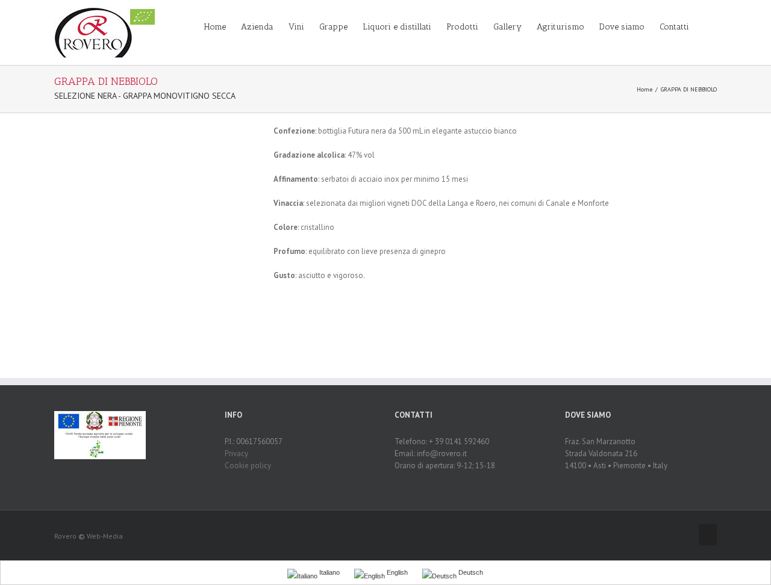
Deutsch (470, 572)
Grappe (333, 27)
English (396, 572)
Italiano (328, 572)
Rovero (65, 535)
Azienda (257, 27)
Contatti (674, 27)
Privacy (236, 453)
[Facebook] (708, 534)
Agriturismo (560, 27)
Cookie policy (248, 465)
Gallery (507, 27)
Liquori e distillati (397, 27)
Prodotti (462, 27)
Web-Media (105, 535)
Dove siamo (622, 27)
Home (215, 27)
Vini (296, 27)
